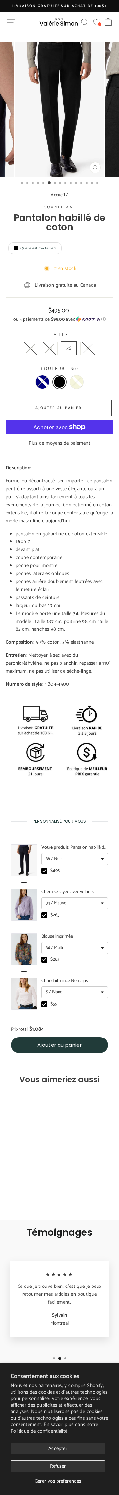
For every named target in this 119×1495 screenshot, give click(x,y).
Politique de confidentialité (39, 1431)
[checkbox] (44, 871)
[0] (96, 22)
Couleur (59, 369)
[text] (59, 821)
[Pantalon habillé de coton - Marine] (18, 1196)
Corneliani (59, 207)
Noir (59, 382)
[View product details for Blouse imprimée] (24, 949)
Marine (42, 382)
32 (30, 348)
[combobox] (74, 859)
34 (50, 348)
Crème (76, 382)
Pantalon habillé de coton (73, 847)
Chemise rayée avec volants (67, 892)
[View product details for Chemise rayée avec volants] (24, 905)
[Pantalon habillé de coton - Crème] (33, 1196)
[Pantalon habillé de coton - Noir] (25, 1196)
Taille (60, 335)
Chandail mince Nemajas (64, 981)
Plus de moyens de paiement (59, 443)
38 (88, 348)
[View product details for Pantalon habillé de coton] (24, 860)
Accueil (58, 195)
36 (69, 348)
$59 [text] (53, 1004)
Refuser (58, 1466)
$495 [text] (55, 871)
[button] (59, 319)
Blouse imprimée (57, 936)
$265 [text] (55, 915)
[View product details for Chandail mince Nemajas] (24, 994)
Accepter (57, 1448)
